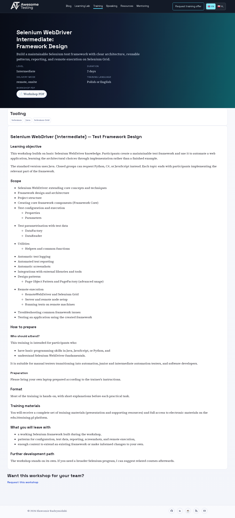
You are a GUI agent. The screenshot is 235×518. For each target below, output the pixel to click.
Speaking (111, 6)
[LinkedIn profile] (180, 511)
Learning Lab (82, 6)
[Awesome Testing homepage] (25, 6)
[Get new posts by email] (204, 511)
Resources (127, 6)
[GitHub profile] (172, 511)
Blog (68, 6)
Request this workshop (22, 482)
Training (98, 6)
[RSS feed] (196, 511)
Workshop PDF (32, 94)
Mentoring (143, 6)
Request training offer (188, 6)
